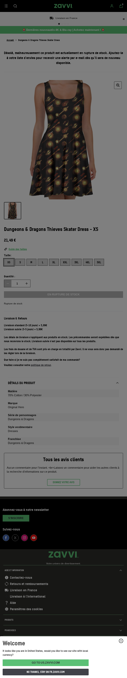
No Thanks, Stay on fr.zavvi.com (46, 672)
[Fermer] (121, 641)
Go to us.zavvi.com (46, 662)
